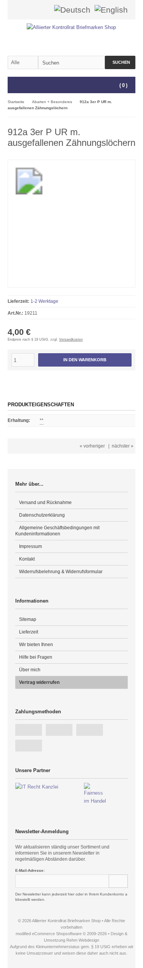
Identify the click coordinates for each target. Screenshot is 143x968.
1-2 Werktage (44, 301)
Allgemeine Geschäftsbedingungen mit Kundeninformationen (57, 531)
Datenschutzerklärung (42, 515)
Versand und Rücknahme (45, 502)
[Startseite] (23, 9)
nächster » (122, 446)
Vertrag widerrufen (39, 682)
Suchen (120, 62)
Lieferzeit (28, 632)
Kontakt (27, 559)
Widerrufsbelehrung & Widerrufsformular (61, 571)
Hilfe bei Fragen (35, 657)
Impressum (30, 546)
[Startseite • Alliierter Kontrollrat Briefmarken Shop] (71, 27)
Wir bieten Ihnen (36, 644)
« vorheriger (92, 446)
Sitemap (27, 619)
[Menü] (12, 85)
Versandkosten (71, 339)
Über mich (29, 669)
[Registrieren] (43, 9)
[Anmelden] (33, 9)
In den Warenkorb (85, 360)
